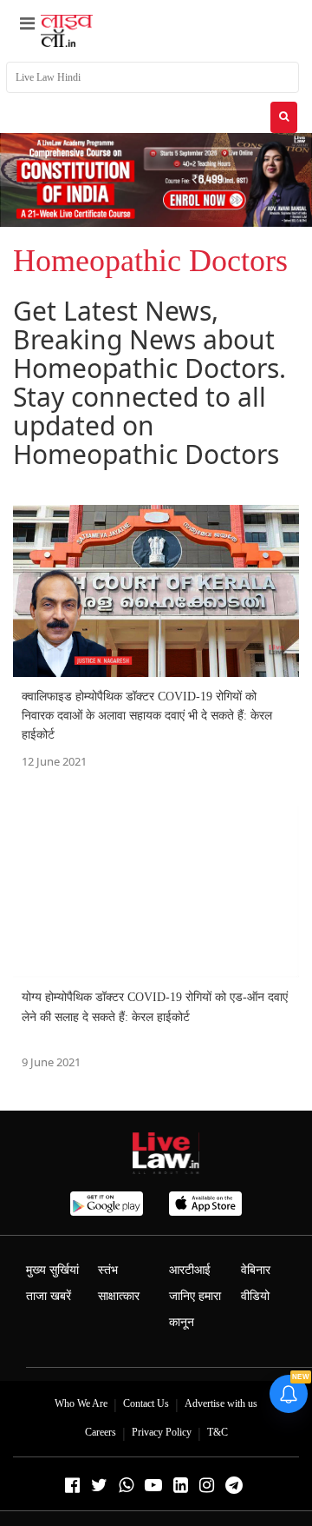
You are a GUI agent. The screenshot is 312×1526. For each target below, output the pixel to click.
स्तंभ (108, 1270)
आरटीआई (190, 1270)
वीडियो (255, 1296)
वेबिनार (255, 1270)
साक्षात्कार (119, 1296)
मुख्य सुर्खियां (52, 1270)
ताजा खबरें (48, 1296)
